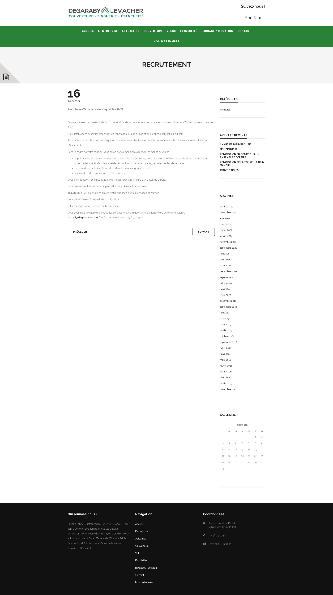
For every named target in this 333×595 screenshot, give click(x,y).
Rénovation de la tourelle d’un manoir (242, 164)
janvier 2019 (226, 330)
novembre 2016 (228, 389)
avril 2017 (225, 377)
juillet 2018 (226, 348)
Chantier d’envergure (235, 144)
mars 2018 (225, 360)
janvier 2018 (226, 371)
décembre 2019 (228, 301)
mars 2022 (225, 224)
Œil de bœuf (228, 149)
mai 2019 (225, 318)
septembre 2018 (228, 342)
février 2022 (226, 230)
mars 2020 (225, 295)
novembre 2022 (228, 212)
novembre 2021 (228, 242)
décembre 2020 (228, 271)
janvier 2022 (226, 236)
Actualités (225, 109)
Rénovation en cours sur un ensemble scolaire (239, 156)
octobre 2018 (227, 336)
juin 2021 (224, 253)
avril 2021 (225, 259)
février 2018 (226, 365)
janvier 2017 (226, 383)
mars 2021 (225, 265)
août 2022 (225, 218)
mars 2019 (225, 324)
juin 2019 (224, 312)
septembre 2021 (228, 247)
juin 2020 (225, 289)
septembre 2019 (228, 306)
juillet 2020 (226, 283)
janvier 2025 (226, 206)
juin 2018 (225, 354)
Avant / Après (229, 170)
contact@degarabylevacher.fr (84, 217)
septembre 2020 (228, 277)
